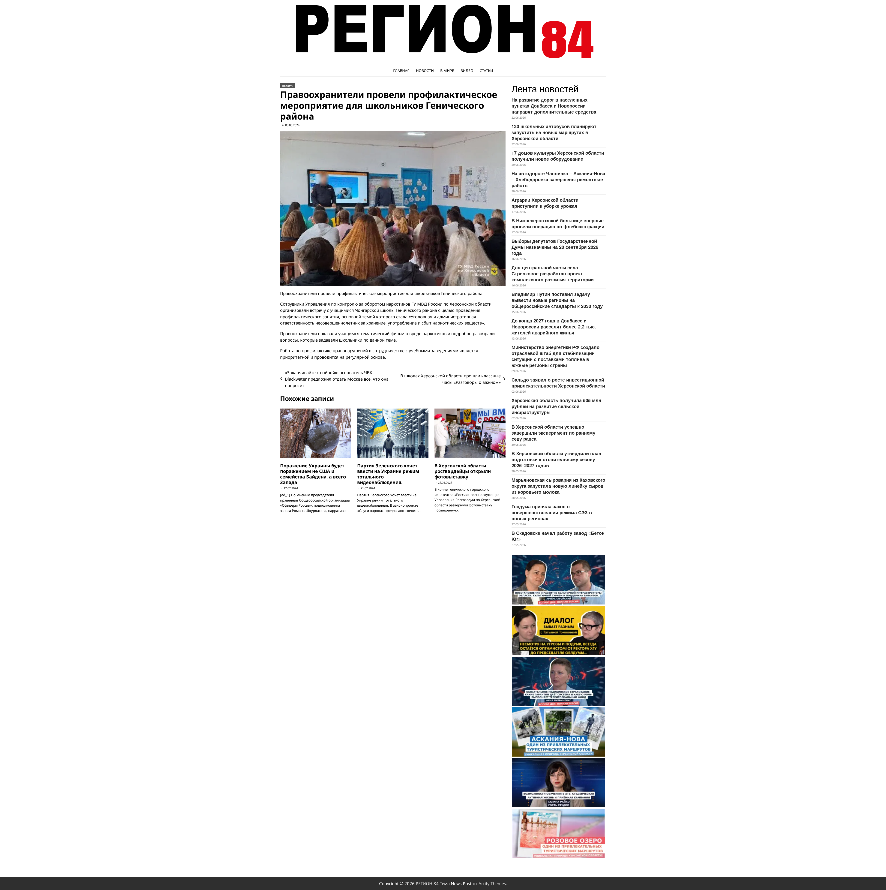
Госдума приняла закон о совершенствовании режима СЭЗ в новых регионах (552, 512)
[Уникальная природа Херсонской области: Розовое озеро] (558, 833)
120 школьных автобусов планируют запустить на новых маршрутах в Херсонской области (554, 132)
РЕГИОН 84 (427, 883)
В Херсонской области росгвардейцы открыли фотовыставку (462, 471)
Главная (401, 70)
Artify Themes (492, 883)
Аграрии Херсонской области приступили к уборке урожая (545, 202)
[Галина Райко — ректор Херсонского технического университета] (558, 782)
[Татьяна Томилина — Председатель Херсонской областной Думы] (558, 630)
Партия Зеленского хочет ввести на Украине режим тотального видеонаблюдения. (388, 474)
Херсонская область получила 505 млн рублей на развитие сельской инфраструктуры (556, 406)
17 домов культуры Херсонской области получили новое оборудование (558, 155)
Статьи (486, 70)
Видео (467, 70)
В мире (447, 70)
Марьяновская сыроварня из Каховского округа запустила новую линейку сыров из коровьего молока (558, 485)
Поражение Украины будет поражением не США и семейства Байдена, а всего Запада (313, 474)
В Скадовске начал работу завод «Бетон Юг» (558, 535)
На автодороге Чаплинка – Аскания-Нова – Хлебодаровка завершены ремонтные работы (558, 179)
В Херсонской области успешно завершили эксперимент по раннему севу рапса (553, 432)
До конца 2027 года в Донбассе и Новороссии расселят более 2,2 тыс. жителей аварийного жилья (554, 326)
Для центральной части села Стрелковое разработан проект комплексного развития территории (553, 273)
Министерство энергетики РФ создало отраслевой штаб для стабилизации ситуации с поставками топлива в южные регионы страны (555, 356)
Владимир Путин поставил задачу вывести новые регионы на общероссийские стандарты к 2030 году (557, 300)
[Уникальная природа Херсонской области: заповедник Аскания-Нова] (558, 732)
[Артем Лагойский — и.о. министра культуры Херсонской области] (558, 579)
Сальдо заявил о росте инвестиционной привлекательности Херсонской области (558, 382)
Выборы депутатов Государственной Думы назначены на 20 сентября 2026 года (555, 247)
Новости (425, 70)
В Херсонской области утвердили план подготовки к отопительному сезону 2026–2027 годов (556, 459)
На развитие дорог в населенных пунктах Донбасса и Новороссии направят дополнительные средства (554, 105)
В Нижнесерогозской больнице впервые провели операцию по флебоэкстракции (558, 223)
